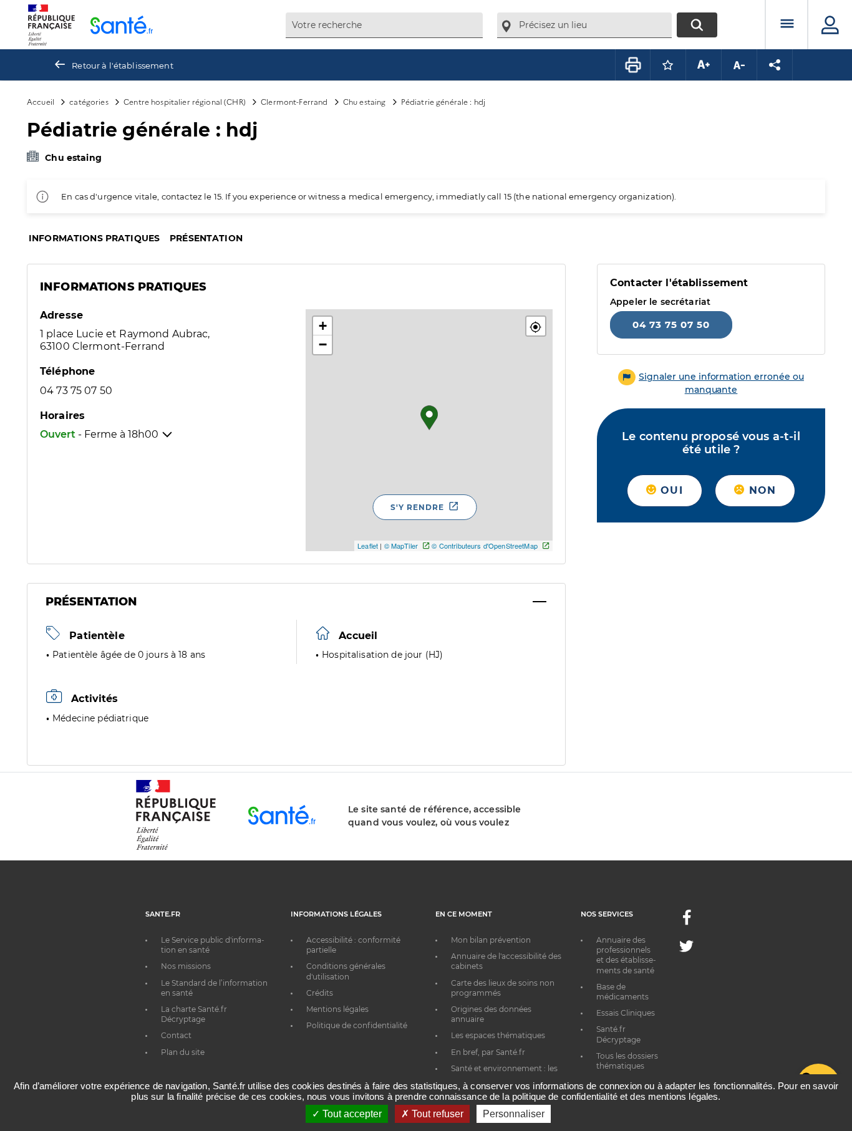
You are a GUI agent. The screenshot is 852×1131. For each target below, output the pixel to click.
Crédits (319, 993)
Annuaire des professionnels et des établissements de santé (626, 955)
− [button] (323, 344)
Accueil (40, 101)
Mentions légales (337, 1009)
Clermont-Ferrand (294, 101)
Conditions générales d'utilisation (345, 971)
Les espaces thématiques (498, 1035)
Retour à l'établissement (122, 65)
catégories (88, 101)
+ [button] (323, 326)
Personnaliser (514, 1114)
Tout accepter (351, 1114)
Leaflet (367, 546)
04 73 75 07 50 (671, 324)
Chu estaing (364, 101)
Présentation (206, 238)
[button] (535, 326)
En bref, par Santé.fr (488, 1052)
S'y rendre (417, 507)
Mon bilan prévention (491, 940)
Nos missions (186, 966)
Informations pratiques (94, 238)
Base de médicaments (622, 991)
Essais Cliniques (625, 1013)
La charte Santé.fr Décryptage (194, 1014)
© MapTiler (401, 546)
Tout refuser (436, 1114)
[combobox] (384, 25)
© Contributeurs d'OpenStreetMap (484, 546)
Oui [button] (670, 490)
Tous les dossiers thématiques (627, 1061)
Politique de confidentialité (356, 1025)
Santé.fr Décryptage (618, 1034)
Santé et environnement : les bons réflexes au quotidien (504, 1073)
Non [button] (760, 490)
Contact (176, 1035)
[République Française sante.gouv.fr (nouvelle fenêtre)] (176, 848)
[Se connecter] (830, 25)
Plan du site (183, 1052)
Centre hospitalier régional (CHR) (184, 101)
